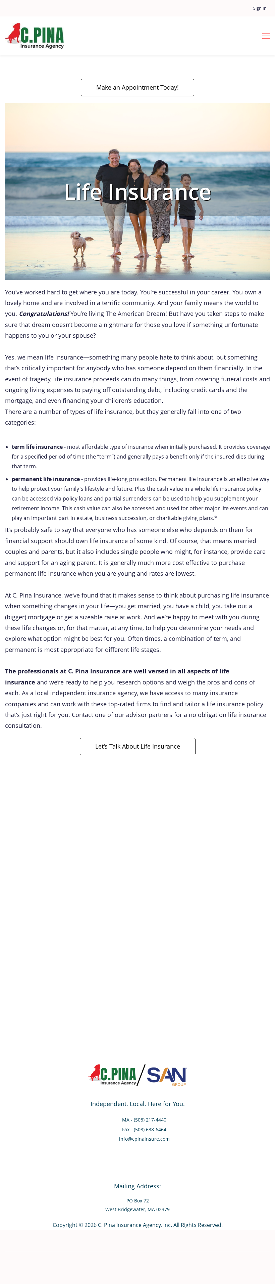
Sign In (260, 8)
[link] (137, 107)
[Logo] (34, 36)
